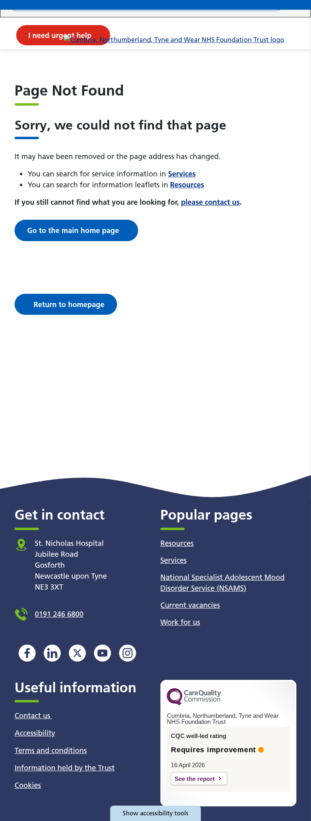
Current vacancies (190, 605)
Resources (187, 184)
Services (182, 173)
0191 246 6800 (59, 614)
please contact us (210, 202)
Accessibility (35, 733)
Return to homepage (69, 304)
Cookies (28, 785)
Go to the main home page (73, 230)
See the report (195, 778)
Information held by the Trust (65, 767)
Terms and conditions (51, 750)
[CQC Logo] (194, 703)
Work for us (180, 622)
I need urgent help (60, 35)
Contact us (33, 715)
